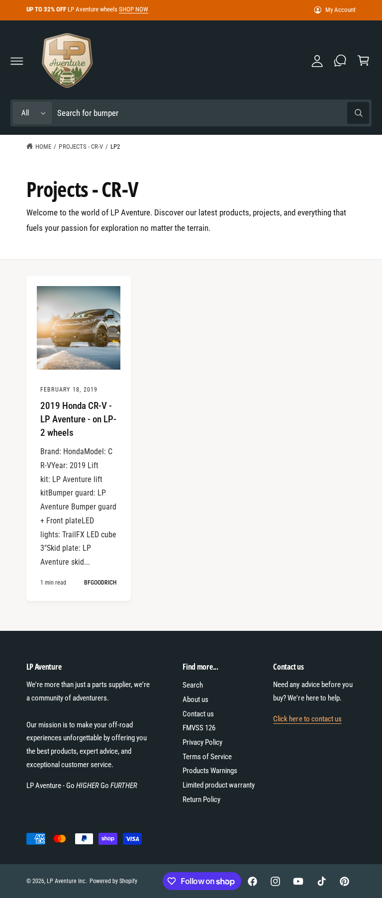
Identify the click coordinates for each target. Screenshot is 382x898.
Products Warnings (210, 770)
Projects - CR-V (80, 146)
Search (193, 685)
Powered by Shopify (113, 881)
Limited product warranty (218, 785)
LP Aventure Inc (66, 881)
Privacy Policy (202, 742)
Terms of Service (207, 756)
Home (43, 146)
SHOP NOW (133, 9)
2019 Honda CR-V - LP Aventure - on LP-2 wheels (78, 419)
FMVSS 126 (199, 727)
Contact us (198, 713)
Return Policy (201, 799)
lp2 (115, 146)
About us (195, 699)
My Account (340, 9)
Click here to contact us (307, 718)
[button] (16, 60)
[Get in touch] (340, 60)
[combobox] (213, 113)
